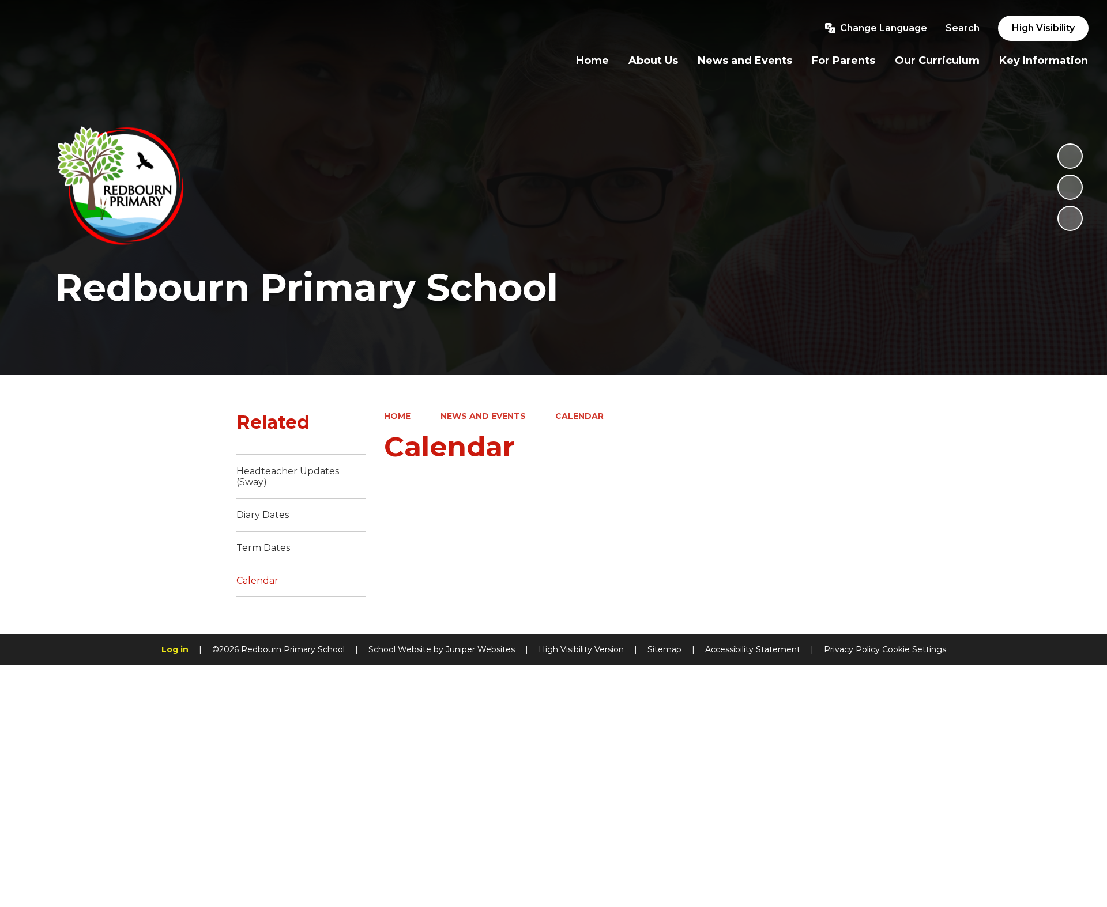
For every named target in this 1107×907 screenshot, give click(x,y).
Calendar (579, 416)
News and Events (483, 416)
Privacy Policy (852, 649)
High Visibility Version (581, 649)
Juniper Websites (480, 649)
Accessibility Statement (752, 649)
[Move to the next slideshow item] (1070, 218)
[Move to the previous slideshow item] (1070, 187)
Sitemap (664, 649)
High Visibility (1043, 27)
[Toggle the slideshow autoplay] (1070, 156)
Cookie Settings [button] (914, 649)
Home (397, 416)
